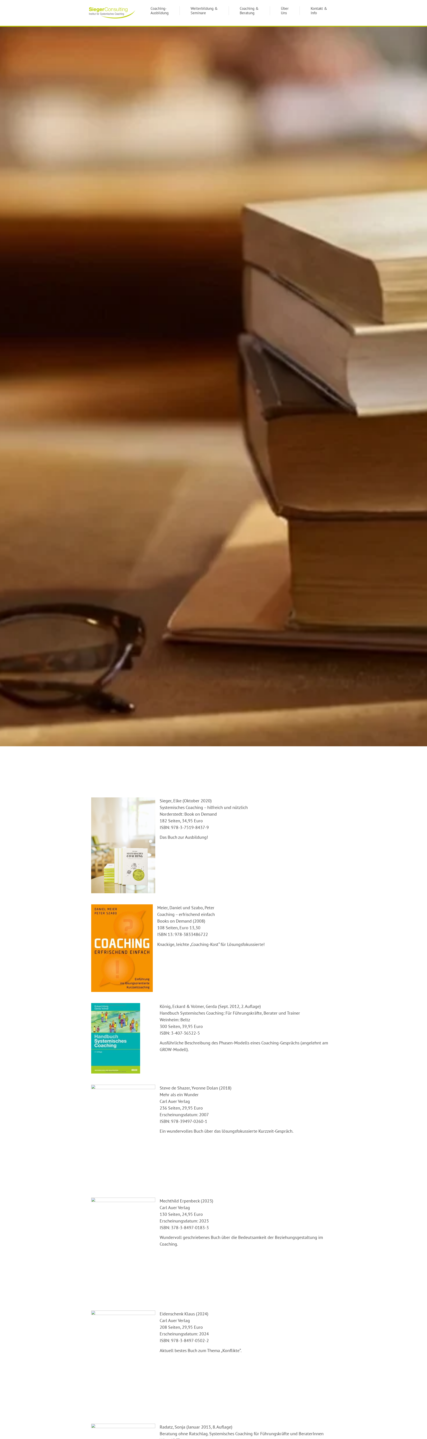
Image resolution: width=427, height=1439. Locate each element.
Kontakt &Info (319, 10)
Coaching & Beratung (249, 10)
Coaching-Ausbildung (160, 10)
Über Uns (285, 10)
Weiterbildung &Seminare (204, 10)
